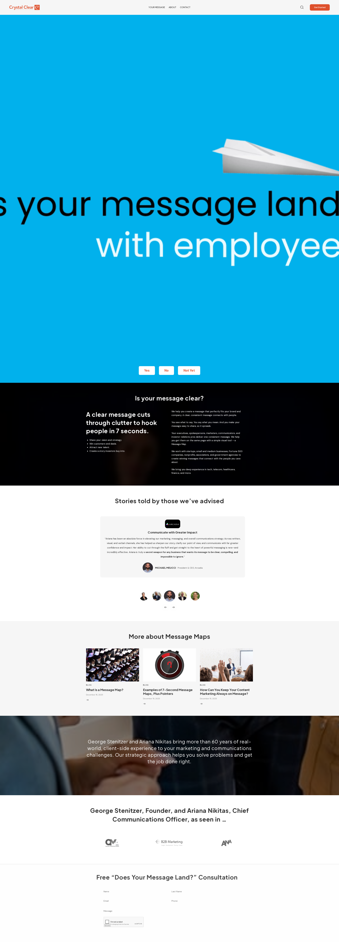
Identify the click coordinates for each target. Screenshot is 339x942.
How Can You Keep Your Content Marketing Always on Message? (225, 692)
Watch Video (172, 547)
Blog (89, 685)
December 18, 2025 (94, 695)
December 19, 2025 (151, 698)
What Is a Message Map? (104, 690)
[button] (147, 370)
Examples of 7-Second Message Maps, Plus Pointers (168, 692)
